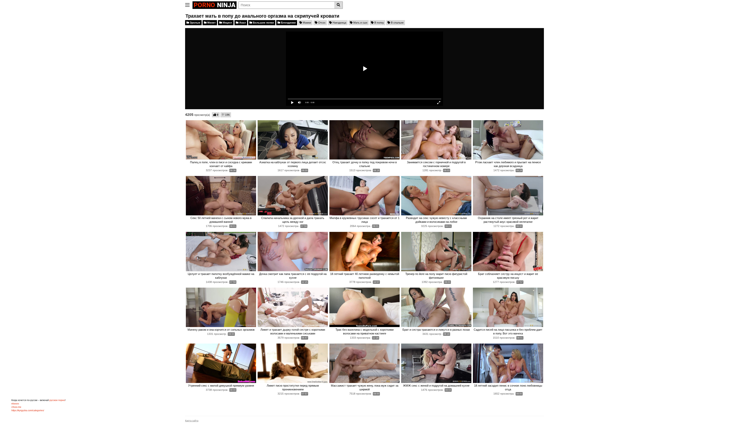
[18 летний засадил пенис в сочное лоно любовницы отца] (508, 363)
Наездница (339, 22)
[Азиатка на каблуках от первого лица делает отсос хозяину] (293, 140)
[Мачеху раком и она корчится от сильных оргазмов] (221, 307)
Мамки (306, 22)
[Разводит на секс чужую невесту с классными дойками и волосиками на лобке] (436, 195)
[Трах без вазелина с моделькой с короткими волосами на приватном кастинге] (364, 307)
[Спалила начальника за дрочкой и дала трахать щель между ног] (293, 195)
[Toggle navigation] (189, 4)
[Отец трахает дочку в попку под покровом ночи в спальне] (364, 140)
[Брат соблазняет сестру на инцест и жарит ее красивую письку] (508, 251)
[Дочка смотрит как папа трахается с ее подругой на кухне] (293, 251)
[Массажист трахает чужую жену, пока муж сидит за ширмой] (364, 363)
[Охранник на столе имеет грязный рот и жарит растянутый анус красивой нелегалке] (508, 195)
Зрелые (194, 22)
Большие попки (263, 22)
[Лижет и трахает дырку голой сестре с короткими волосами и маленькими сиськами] (293, 307)
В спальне (397, 22)
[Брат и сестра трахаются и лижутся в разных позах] (436, 307)
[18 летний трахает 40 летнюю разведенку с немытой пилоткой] (364, 251)
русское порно (57, 400)
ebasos (15, 403)
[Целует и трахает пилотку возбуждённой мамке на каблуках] (221, 251)
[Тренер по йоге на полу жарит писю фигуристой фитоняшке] (436, 251)
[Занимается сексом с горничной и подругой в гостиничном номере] (436, 140)
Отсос (321, 22)
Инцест (227, 22)
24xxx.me (16, 407)
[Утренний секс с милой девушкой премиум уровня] (221, 363)
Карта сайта (191, 420)
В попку (379, 22)
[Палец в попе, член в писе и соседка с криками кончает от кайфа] (221, 140)
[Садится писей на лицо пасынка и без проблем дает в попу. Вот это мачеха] (508, 307)
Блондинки (288, 22)
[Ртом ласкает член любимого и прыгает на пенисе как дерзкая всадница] (508, 140)
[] (338, 5)
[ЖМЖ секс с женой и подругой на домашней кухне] (436, 363)
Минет (211, 22)
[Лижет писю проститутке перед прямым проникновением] (293, 363)
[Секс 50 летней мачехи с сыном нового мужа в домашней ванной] (221, 195)
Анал (242, 22)
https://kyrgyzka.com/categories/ (27, 410)
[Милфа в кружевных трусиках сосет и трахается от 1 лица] (364, 195)
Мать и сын (360, 22)
